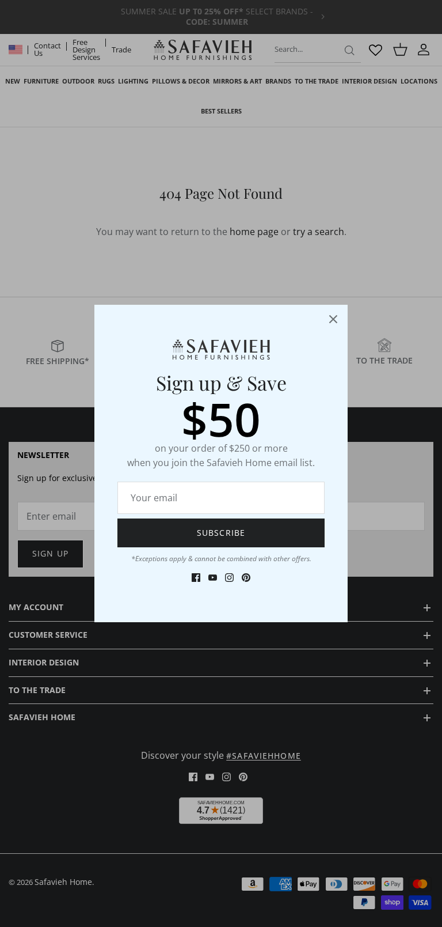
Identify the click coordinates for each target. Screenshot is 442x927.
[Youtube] (212, 577)
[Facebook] (196, 577)
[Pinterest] (246, 577)
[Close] (333, 319)
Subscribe (221, 532)
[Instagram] (229, 577)
